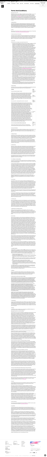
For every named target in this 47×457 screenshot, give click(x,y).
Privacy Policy (19, 16)
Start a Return (23, 442)
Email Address (32, 446)
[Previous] (17, 0)
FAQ (13, 442)
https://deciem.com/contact (24, 403)
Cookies (30, 455)
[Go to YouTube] (34, 452)
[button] (13, 3)
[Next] (29, 0)
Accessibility (6, 447)
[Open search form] (40, 0)
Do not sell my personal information (25, 455)
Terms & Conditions (16, 455)
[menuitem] (2, 1)
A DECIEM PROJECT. (33, 455)
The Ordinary (2, 1)
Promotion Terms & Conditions (16, 444)
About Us (6, 442)
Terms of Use (32, 450)
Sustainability (6, 448)
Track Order (22, 443)
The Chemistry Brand (13, 1)
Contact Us (36, 450)
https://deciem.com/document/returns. (27, 68)
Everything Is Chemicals (7, 449)
